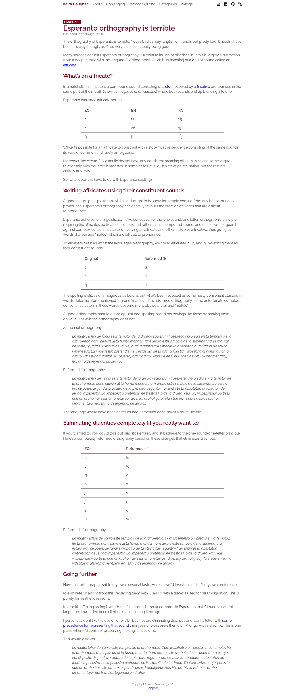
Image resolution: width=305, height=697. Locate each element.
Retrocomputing (141, 4)
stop (169, 86)
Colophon (153, 688)
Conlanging (115, 4)
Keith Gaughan (76, 4)
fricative (203, 86)
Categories (168, 4)
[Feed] (240, 4)
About (97, 4)
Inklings (186, 4)
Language (72, 22)
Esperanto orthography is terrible (119, 28)
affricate (69, 65)
